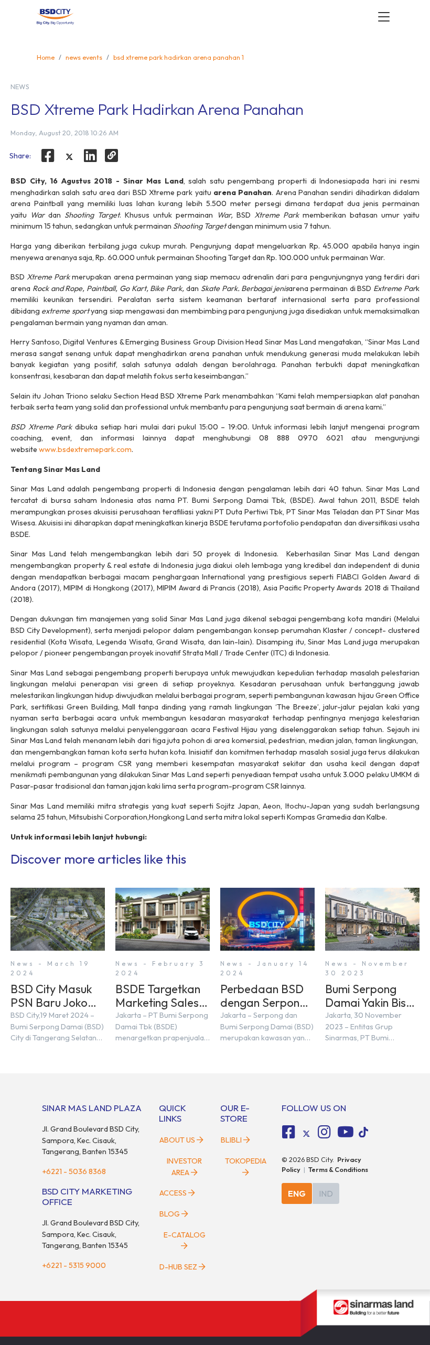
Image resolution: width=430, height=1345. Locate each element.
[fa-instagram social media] (324, 1132)
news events (84, 57)
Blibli (231, 1140)
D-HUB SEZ (179, 1267)
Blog (169, 1214)
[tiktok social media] (306, 1133)
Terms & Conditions (338, 1169)
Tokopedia (245, 1161)
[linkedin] (90, 155)
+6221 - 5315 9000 (74, 1265)
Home (46, 57)
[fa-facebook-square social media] (289, 1132)
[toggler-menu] (384, 17)
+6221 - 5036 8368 (74, 1171)
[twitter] (69, 156)
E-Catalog (185, 1235)
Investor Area (184, 1166)
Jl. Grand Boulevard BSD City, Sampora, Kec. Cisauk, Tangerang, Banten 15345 (90, 1140)
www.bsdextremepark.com (85, 449)
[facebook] (47, 155)
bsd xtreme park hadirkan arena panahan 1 (178, 57)
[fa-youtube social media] (345, 1132)
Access (173, 1193)
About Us (177, 1140)
